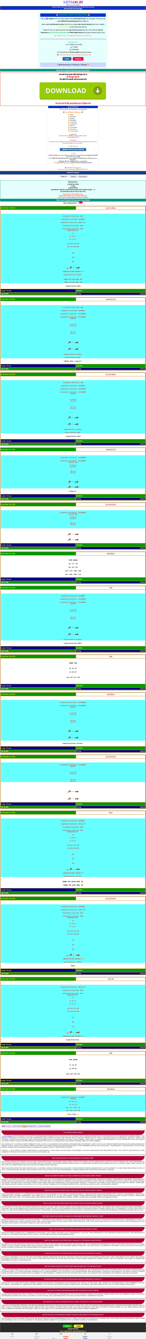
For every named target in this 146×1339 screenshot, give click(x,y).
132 (18, 1126)
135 (28, 1126)
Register (78, 59)
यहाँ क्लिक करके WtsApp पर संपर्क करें (73, 149)
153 (43, 1126)
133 (21, 1126)
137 (34, 1126)
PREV (4, 1126)
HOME (78, 1326)
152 (40, 1126)
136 (31, 1126)
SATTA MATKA (7, 1136)
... (11, 1126)
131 (14, 1126)
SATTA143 (76, 1220)
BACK (67, 1326)
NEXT (48, 1126)
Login (67, 59)
